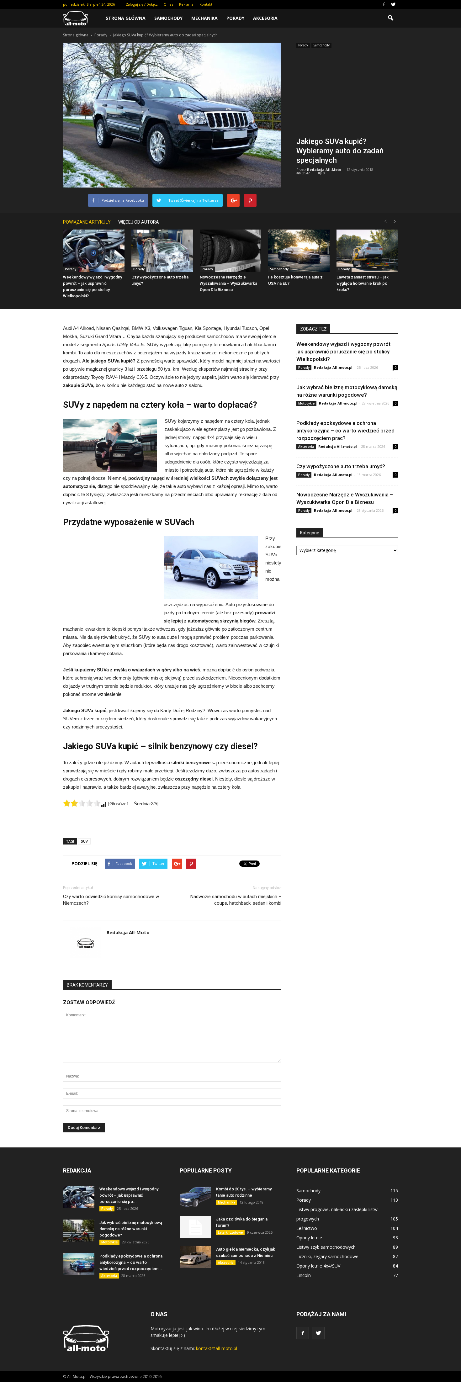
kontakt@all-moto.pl (216, 1348)
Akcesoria (265, 18)
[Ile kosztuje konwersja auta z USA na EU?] (299, 251)
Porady (235, 18)
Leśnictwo (306, 1228)
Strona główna (126, 18)
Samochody (168, 18)
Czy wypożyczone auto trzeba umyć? (340, 466)
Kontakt (205, 4)
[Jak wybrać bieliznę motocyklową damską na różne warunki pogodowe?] (78, 1231)
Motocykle (306, 403)
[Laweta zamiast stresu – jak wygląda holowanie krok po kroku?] (367, 251)
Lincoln (303, 1275)
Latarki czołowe (230, 1232)
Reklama (186, 4)
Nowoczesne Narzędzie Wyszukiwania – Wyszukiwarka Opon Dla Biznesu (228, 283)
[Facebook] (384, 4)
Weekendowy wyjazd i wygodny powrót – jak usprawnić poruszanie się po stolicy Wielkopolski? (345, 351)
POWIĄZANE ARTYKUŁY (87, 222)
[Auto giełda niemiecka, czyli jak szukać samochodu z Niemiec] (195, 1257)
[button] (390, 18)
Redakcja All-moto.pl (333, 367)
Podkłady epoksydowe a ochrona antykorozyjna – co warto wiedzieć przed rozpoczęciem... (130, 1262)
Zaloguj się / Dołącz (142, 4)
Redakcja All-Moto (324, 169)
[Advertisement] (347, 94)
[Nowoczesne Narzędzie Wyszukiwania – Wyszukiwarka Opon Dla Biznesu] (230, 251)
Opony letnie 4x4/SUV (318, 1266)
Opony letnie (309, 1238)
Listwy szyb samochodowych (326, 1247)
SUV (84, 841)
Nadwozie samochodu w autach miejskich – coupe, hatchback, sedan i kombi (235, 900)
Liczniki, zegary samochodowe (327, 1256)
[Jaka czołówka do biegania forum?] (195, 1227)
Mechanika (204, 18)
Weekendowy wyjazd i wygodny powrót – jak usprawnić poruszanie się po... (128, 1195)
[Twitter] (393, 4)
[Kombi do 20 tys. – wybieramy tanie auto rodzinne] (195, 1197)
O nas (168, 4)
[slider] (82, 803)
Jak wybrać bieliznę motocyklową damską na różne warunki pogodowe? (130, 1228)
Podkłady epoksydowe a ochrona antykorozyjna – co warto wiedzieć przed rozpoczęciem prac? (345, 430)
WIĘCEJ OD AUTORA (138, 222)
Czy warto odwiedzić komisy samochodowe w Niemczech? (111, 900)
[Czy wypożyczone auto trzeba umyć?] (162, 251)
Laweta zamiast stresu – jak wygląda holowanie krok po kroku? (362, 283)
